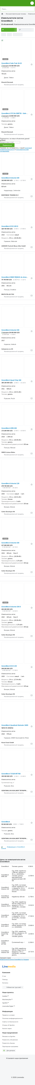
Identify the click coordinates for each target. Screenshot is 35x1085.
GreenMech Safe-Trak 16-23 (11, 63)
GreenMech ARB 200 (9, 428)
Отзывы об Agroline (8, 1025)
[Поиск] (32, 9)
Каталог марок (7, 1028)
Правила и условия (8, 1015)
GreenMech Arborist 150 (10, 178)
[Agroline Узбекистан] (12, 3)
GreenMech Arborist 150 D (11, 607)
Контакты (5, 983)
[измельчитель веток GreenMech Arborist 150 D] (17, 593)
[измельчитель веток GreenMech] (17, 808)
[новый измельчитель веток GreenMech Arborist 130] (17, 470)
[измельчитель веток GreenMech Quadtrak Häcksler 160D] (17, 712)
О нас (4, 976)
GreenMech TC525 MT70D (11, 774)
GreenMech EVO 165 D (9, 226)
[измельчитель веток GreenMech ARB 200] (17, 415)
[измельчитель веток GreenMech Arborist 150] (17, 165)
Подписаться (7, 145)
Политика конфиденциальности (12, 1018)
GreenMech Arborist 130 (10, 483)
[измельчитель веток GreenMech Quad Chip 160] (17, 367)
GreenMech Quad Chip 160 (11, 380)
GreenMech (5, 822)
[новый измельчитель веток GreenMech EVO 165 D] (17, 213)
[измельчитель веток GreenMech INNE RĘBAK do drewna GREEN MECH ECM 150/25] (17, 264)
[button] (32, 3)
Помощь (5, 979)
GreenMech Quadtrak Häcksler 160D (14, 725)
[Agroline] (2, 14)
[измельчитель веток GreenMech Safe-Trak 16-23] (17, 50)
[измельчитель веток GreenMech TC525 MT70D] (17, 760)
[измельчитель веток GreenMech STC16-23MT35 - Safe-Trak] (17, 100)
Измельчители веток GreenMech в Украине (14, 959)
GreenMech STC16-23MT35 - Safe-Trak (15, 113)
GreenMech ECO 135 (9, 666)
